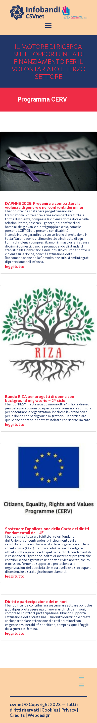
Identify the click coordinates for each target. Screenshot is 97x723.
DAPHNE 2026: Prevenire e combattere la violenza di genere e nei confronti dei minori (45, 205)
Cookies (50, 710)
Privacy (68, 710)
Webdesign (39, 715)
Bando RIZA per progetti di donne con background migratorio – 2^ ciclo (39, 398)
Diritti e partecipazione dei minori (36, 601)
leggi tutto (14, 266)
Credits (17, 715)
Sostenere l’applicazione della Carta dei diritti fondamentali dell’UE (47, 530)
